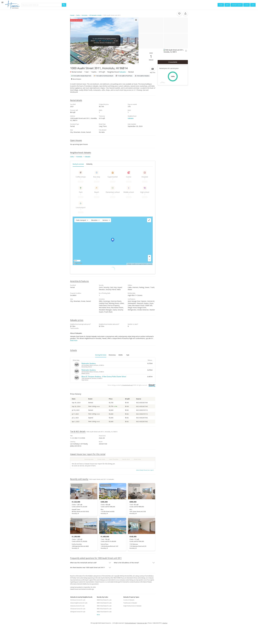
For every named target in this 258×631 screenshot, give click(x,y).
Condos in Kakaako (128, 600)
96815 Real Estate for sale (104, 603)
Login (246, 5)
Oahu (72, 157)
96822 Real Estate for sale (104, 612)
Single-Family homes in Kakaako (132, 606)
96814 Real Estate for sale (104, 609)
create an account (107, 41)
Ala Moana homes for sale (77, 600)
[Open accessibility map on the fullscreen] (149, 220)
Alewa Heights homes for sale (78, 603)
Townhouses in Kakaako (130, 603)
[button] (81, 220)
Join (253, 5)
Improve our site (142, 623)
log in (97, 41)
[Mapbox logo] (77, 263)
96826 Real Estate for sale (104, 600)
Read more (73, 340)
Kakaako (122, 72)
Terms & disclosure (130, 623)
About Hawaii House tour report (145, 470)
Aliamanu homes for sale (77, 606)
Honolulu (79, 157)
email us (165, 623)
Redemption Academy (89, 363)
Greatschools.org (127, 385)
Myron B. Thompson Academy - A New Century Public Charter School (104, 376)
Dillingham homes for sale (77, 612)
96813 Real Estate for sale (104, 606)
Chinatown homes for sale (77, 609)
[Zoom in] (149, 256)
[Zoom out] (149, 259)
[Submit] (64, 5)
